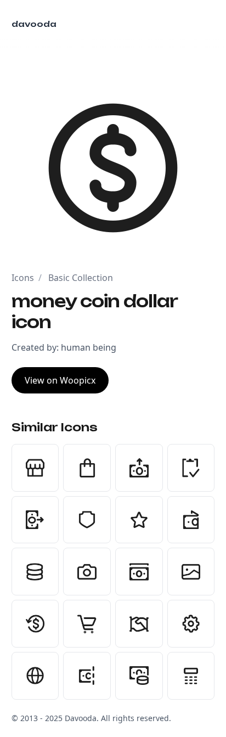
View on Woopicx (60, 380)
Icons (23, 278)
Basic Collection (80, 278)
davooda (34, 24)
